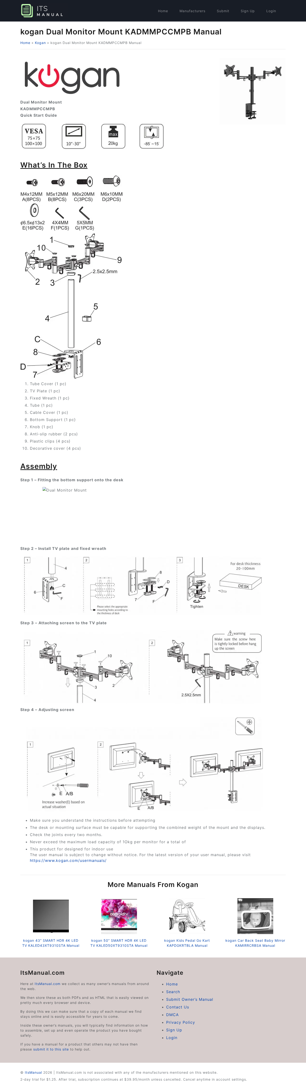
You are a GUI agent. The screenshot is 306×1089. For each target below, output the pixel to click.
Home (163, 11)
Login (271, 11)
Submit (223, 11)
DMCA (172, 1014)
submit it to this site (51, 1049)
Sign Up (248, 11)
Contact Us (177, 1007)
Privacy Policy (180, 1022)
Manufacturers (192, 11)
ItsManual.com (47, 984)
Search (173, 991)
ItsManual (33, 1072)
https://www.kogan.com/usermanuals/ (68, 860)
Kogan (40, 43)
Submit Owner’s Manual (189, 999)
